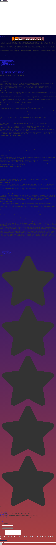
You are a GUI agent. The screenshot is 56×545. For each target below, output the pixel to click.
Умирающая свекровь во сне (7, 252)
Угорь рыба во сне (3, 518)
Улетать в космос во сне (4, 514)
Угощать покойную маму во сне (7, 250)
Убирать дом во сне (5, 251)
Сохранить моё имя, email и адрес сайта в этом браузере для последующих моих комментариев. (18, 538)
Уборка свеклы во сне (4, 512)
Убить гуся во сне (3, 521)
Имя (1, 525)
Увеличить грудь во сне (6, 253)
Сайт (1, 528)
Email (1, 526)
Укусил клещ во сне (3, 516)
